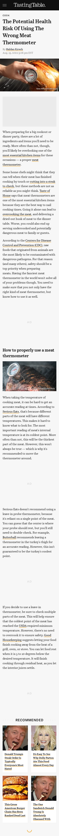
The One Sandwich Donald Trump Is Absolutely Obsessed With (43, 812)
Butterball (9, 537)
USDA (22, 626)
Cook (6, 15)
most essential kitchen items (21, 155)
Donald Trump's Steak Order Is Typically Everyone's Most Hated (14, 761)
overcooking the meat (17, 214)
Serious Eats (11, 411)
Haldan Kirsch (14, 49)
